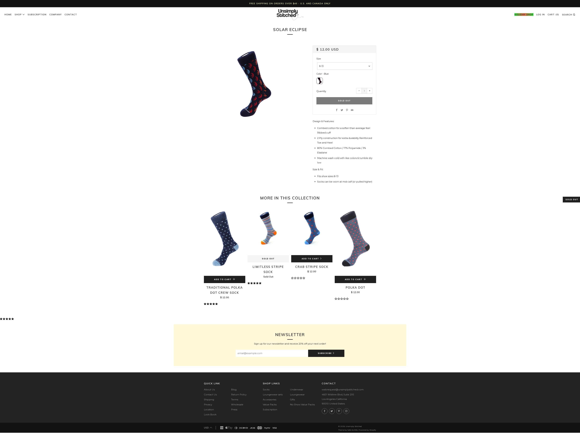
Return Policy (238, 394)
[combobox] (344, 66)
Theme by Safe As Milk (348, 430)
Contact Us (210, 394)
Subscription (37, 14)
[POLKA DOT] (355, 242)
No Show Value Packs (302, 404)
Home (8, 14)
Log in (540, 14)
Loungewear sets (273, 394)
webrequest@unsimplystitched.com (343, 389)
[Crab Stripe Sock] (312, 231)
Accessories (269, 399)
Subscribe (325, 353)
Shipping (209, 399)
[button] (211, 303)
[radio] (319, 81)
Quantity (321, 91)
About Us (209, 389)
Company (55, 14)
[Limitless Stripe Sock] (268, 231)
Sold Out (268, 258)
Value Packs (270, 404)
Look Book (210, 414)
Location (209, 409)
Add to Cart (310, 258)
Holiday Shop (523, 14)
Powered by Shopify (367, 430)
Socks (266, 389)
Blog (234, 389)
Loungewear (297, 394)
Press (234, 409)
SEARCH (568, 14)
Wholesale (237, 404)
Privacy (208, 404)
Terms (234, 399)
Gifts (292, 399)
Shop (18, 14)
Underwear (296, 389)
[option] (254, 83)
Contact (71, 14)
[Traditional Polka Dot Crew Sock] (224, 242)
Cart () (553, 14)
